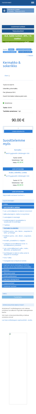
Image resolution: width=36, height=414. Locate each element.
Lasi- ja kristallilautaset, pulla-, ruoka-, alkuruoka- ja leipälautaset (16, 249)
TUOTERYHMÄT (7, 2)
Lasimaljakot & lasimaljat (12, 217)
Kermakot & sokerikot (10, 52)
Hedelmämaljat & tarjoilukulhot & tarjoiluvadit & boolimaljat (15, 221)
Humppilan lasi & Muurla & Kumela (15, 261)
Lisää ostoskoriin (18, 169)
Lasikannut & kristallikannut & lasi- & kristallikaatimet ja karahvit (15, 244)
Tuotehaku (18, 297)
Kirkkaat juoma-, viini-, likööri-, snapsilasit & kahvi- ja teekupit (18, 232)
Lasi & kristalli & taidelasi (24, 49)
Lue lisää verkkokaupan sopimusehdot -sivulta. (17, 320)
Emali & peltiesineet (10, 276)
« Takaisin (30, 55)
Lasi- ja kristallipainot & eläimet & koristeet (18, 211)
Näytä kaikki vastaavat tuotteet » (14, 195)
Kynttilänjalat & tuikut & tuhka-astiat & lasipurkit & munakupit (16, 253)
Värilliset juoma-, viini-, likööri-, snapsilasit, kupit (17, 236)
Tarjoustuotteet (9, 283)
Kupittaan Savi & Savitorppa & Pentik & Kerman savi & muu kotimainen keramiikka (17, 266)
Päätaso (11, 49)
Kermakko (17, 150)
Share (6, 76)
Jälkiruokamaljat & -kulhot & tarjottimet (16, 214)
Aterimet (6, 270)
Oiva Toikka (7, 258)
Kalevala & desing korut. (11, 279)
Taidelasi (7, 225)
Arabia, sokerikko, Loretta (18, 172)
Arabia (6, 204)
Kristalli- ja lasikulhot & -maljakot (14, 240)
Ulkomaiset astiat (9, 273)
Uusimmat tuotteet (10, 286)
